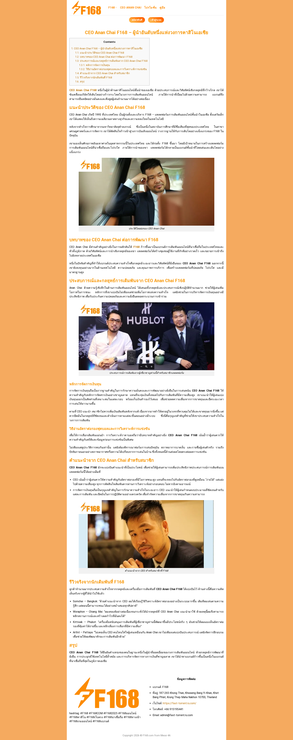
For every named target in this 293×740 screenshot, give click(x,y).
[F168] (86, 8)
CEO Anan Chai (130, 7)
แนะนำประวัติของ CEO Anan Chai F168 (99, 52)
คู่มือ (162, 7)
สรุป (79, 81)
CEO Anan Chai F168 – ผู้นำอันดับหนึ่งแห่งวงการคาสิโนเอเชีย (106, 48)
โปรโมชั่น (150, 7)
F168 (111, 7)
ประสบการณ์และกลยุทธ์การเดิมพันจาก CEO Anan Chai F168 (111, 60)
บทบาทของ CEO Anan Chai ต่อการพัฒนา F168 (104, 56)
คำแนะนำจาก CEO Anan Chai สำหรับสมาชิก (102, 73)
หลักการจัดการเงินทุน (94, 65)
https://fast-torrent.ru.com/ (179, 703)
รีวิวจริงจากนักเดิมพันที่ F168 (93, 77)
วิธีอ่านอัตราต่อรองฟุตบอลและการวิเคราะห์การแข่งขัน (113, 69)
